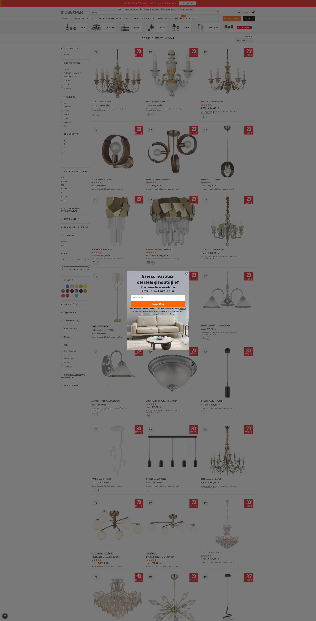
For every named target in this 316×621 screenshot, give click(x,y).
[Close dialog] (186, 273)
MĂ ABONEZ (158, 304)
